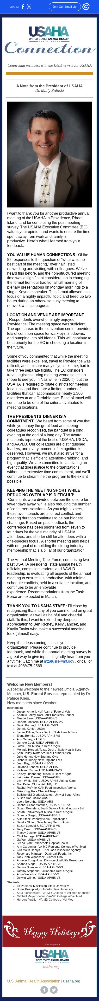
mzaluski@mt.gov (59, 661)
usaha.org (71, 981)
